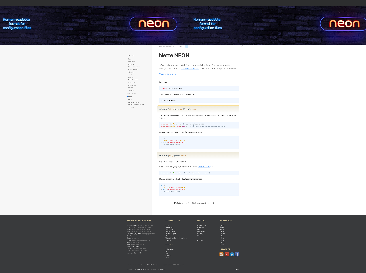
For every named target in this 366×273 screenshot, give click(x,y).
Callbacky (131, 61)
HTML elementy (133, 69)
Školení (167, 236)
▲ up (237, 269)
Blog (166, 251)
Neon (135, 244)
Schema (136, 248)
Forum (167, 225)
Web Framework (140, 225)
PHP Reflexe (132, 85)
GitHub (199, 229)
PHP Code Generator (133, 246)
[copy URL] (197, 109)
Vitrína (199, 236)
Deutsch (222, 229)
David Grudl (140, 269)
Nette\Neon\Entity (204, 167)
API (166, 253)
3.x (184, 46)
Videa (167, 257)
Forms (138, 240)
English (222, 225)
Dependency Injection (141, 233)
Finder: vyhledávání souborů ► (204, 203)
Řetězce (130, 87)
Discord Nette (169, 229)
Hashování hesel (133, 102)
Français (222, 233)
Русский (222, 242)
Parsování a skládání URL (136, 105)
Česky (222, 227)
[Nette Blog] (221, 254)
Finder (130, 99)
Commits (168, 240)
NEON (130, 97)
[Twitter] (232, 254)
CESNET (149, 265)
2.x (186, 46)
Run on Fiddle (237, 100)
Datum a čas (132, 64)
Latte (139, 227)
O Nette (167, 255)
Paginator (131, 77)
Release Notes (170, 231)
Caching (129, 236)
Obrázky (131, 72)
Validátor (131, 90)
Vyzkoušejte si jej (167, 74)
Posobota (200, 227)
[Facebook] (237, 254)
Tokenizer (131, 107)
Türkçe (222, 240)
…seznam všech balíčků (134, 253)
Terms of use (162, 269)
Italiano (222, 236)
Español (222, 231)
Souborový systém (134, 67)
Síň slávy (200, 233)
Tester (138, 229)
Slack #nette (169, 227)
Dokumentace (163, 46)
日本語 (222, 244)
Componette (201, 231)
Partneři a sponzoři (203, 225)
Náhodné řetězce (133, 80)
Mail (133, 242)
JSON (130, 74)
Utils (137, 251)
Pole (129, 59)
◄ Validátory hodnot (181, 203)
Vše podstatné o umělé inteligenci (176, 238)
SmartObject (132, 82)
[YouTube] (226, 254)
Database (134, 238)
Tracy (139, 231)
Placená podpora (170, 233)
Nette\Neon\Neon (190, 68)
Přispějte (200, 240)
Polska (222, 238)
